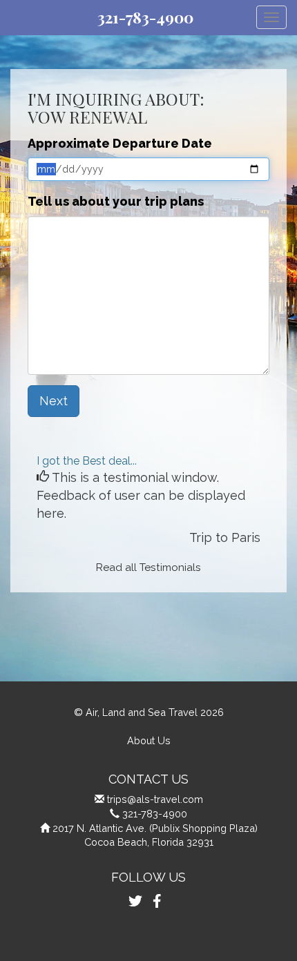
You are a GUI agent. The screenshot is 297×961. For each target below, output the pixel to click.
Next (53, 401)
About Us (149, 740)
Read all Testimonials (148, 567)
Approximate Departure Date (120, 143)
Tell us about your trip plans (116, 201)
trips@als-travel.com (155, 799)
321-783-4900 (145, 17)
